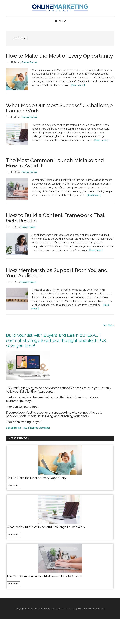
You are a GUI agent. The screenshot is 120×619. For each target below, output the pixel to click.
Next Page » (108, 325)
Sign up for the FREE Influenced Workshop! (28, 427)
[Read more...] (78, 85)
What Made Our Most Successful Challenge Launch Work (59, 108)
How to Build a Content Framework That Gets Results (55, 217)
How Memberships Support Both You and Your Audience (56, 272)
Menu (62, 21)
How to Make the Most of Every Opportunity (59, 56)
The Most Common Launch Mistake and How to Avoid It (55, 163)
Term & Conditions (96, 608)
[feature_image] (60, 459)
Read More (13, 486)
